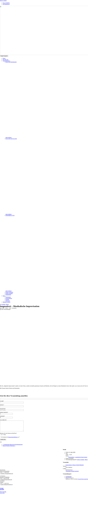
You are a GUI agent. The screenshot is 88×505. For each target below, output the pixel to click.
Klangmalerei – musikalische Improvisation (77, 457)
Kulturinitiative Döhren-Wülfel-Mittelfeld (75, 465)
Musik (7, 304)
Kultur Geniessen (11, 62)
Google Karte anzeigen (83, 479)
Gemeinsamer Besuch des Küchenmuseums (13, 444)
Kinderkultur (10, 215)
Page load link (3, 491)
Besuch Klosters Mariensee (9, 445)
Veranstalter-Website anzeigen (72, 471)
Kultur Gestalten (11, 138)
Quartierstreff (68, 476)
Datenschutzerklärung (13, 437)
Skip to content (3, 0)
